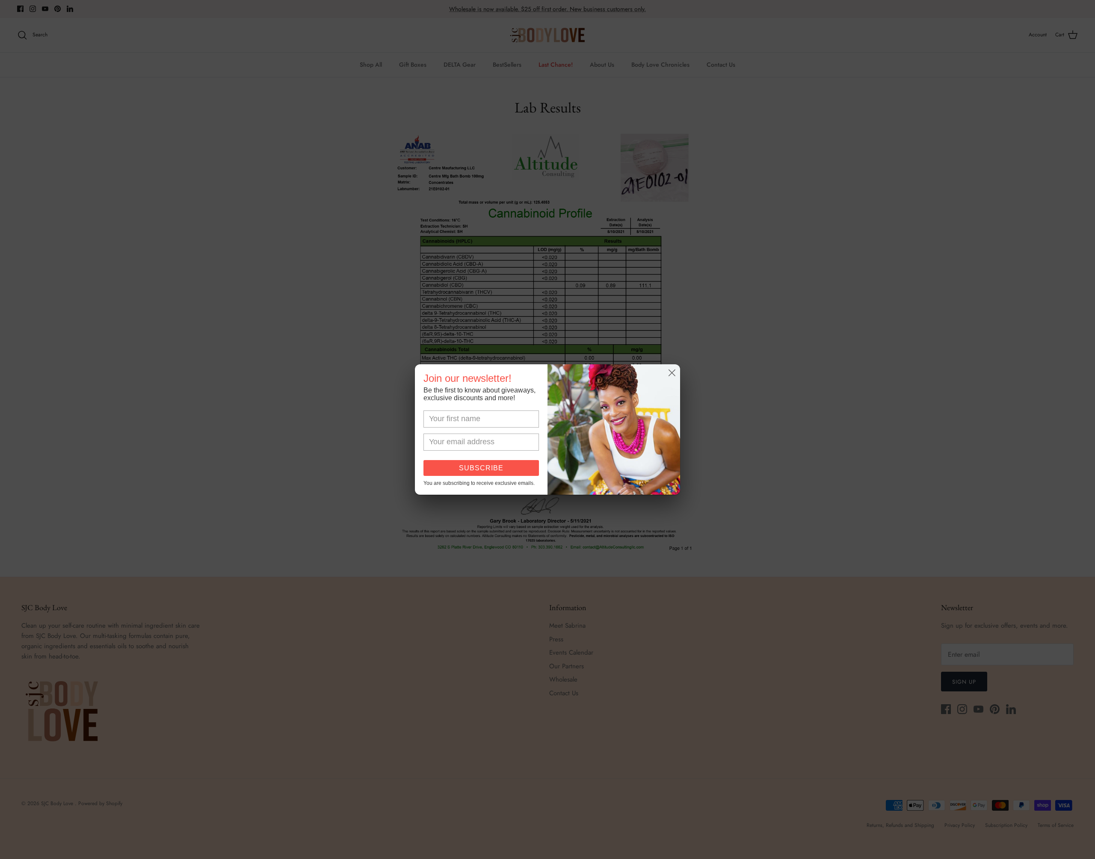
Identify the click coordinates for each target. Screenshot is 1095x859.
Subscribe (481, 468)
